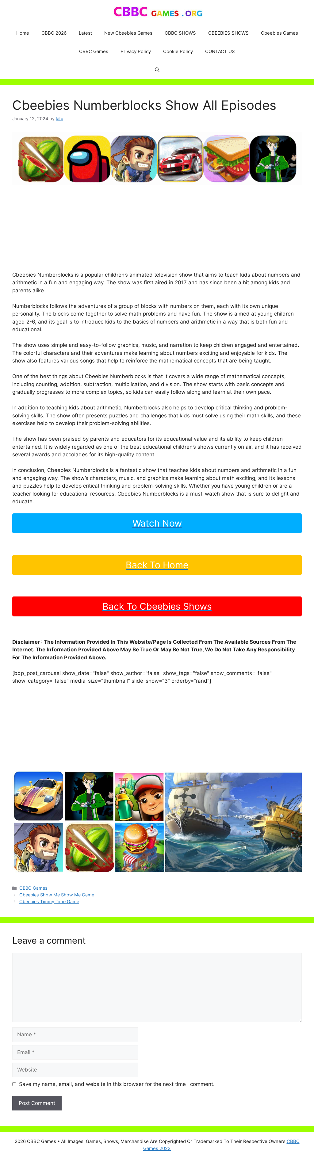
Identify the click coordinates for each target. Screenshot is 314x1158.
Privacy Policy (136, 51)
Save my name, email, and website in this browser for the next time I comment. (117, 1084)
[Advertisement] (157, 228)
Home (22, 33)
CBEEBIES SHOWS (228, 33)
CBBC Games (93, 51)
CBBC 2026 (54, 33)
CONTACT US (220, 51)
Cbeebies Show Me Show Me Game (56, 894)
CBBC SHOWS (180, 33)
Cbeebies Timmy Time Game (49, 901)
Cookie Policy (178, 51)
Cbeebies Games (279, 33)
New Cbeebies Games (128, 33)
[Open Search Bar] (157, 70)
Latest (85, 33)
